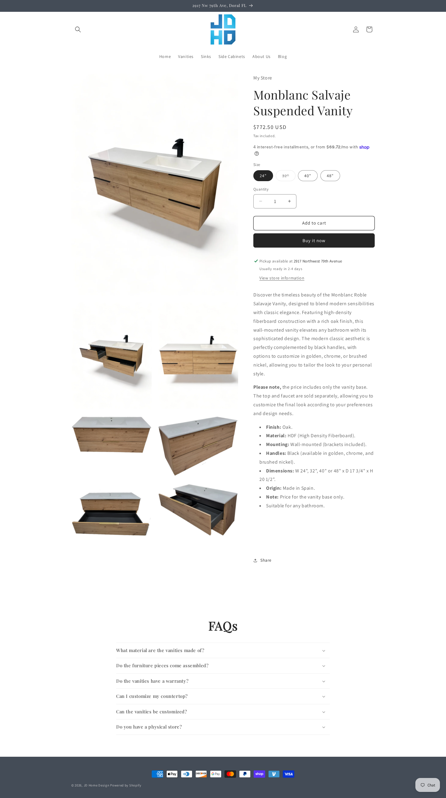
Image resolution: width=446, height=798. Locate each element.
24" (263, 175)
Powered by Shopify (125, 785)
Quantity (261, 189)
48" (330, 175)
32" (289, 177)
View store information (281, 278)
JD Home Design (97, 785)
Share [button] (266, 560)
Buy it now (314, 240)
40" (307, 175)
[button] (78, 29)
